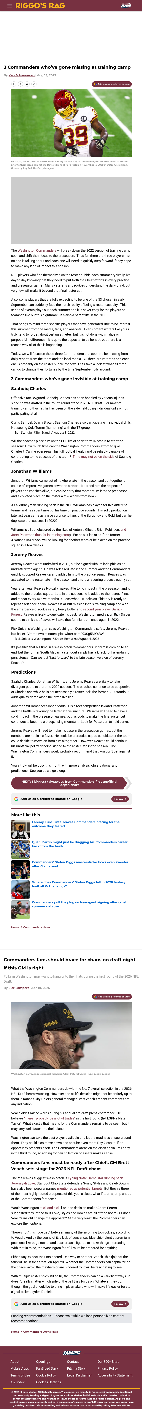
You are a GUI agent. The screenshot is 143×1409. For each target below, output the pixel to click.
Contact (73, 1362)
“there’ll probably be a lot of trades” (49, 1118)
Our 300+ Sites (108, 1362)
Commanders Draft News (40, 1331)
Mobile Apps (19, 1368)
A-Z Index (17, 1382)
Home (15, 927)
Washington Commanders (37, 250)
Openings (43, 1362)
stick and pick (50, 1208)
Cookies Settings (48, 1382)
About (14, 1362)
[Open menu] (9, 5)
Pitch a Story (76, 1368)
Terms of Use (20, 1375)
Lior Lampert (19, 988)
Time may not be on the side (94, 457)
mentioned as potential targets (80, 1188)
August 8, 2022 (64, 432)
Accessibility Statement (115, 1375)
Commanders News (36, 927)
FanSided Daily (47, 1368)
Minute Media (28, 1392)
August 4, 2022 (88, 639)
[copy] (33, 84)
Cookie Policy (46, 1375)
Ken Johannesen (22, 75)
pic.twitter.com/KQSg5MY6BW (81, 634)
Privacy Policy (108, 1368)
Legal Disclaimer (79, 1375)
